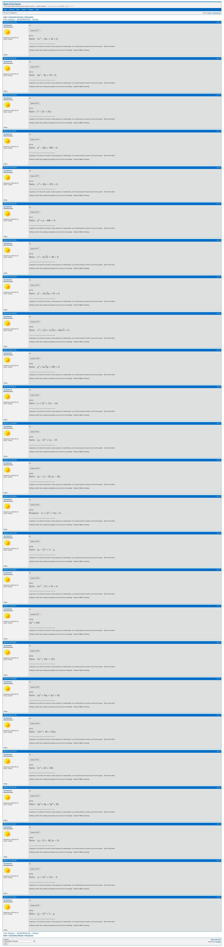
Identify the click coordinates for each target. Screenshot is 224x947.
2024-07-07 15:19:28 (9, 277)
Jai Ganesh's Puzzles (16, 17)
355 (34, 19)
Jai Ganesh (8, 25)
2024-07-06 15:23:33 (9, 240)
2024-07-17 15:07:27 (9, 606)
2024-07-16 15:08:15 (9, 569)
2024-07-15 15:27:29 (9, 533)
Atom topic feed (215, 939)
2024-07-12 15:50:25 (9, 423)
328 (18, 19)
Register (30, 9)
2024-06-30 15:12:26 (9, 22)
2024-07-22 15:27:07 (9, 787)
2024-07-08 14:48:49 (9, 313)
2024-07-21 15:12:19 (9, 751)
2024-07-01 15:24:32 (9, 58)
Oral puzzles (29, 17)
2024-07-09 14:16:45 (9, 350)
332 (29, 19)
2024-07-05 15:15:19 (9, 203)
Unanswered (216, 13)
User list (11, 9)
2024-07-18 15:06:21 (9, 642)
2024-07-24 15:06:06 (9, 860)
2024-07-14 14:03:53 (9, 496)
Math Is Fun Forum (12, 4)
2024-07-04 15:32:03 (9, 167)
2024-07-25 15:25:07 (9, 897)
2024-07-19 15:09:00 (9, 678)
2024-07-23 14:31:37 (9, 824)
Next (36, 19)
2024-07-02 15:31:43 (9, 95)
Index (5, 9)
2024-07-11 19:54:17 (9, 386)
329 (21, 19)
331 (26, 19)
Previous (11, 19)
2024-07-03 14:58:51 (9, 131)
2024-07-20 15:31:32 (9, 715)
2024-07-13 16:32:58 (9, 460)
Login (37, 9)
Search (24, 9)
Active (209, 13)
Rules (18, 9)
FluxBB (218, 941)
